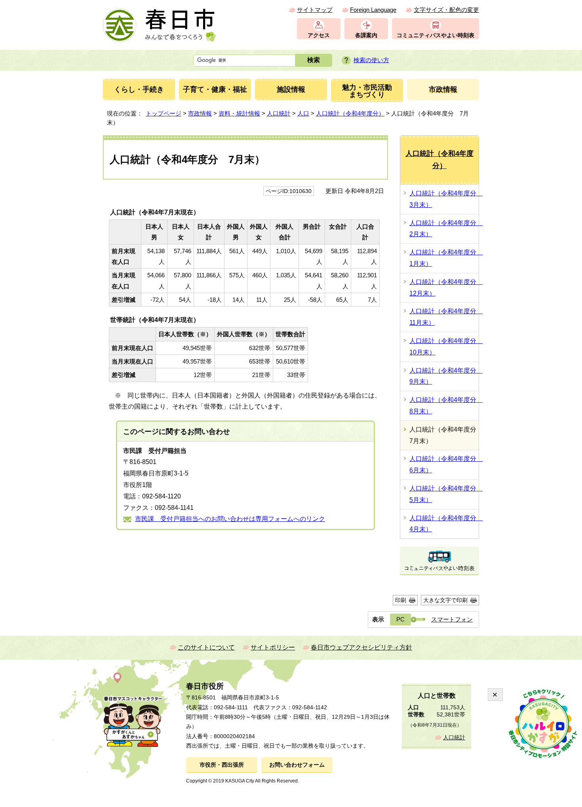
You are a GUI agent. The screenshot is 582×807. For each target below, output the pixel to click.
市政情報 (200, 113)
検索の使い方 (371, 60)
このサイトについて (206, 647)
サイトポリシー (273, 647)
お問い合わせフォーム (297, 765)
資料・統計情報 (239, 113)
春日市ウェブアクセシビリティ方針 (361, 647)
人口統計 (279, 113)
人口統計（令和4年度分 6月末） (444, 464)
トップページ (163, 113)
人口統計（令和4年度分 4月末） (444, 524)
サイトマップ (315, 9)
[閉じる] (495, 695)
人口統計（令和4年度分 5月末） (444, 494)
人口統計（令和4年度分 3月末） (444, 199)
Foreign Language (373, 9)
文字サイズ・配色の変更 (446, 9)
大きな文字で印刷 (445, 600)
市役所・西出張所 (222, 765)
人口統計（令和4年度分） (350, 113)
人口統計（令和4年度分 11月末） (444, 317)
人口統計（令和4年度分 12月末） (444, 287)
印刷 (400, 600)
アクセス (319, 35)
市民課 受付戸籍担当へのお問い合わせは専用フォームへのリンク (230, 518)
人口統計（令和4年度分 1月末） (444, 258)
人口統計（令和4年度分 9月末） (444, 376)
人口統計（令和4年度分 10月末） (444, 346)
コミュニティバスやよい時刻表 (435, 35)
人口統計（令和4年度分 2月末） (444, 229)
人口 (303, 113)
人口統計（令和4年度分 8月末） (444, 405)
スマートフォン (452, 619)
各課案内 (366, 35)
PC (400, 619)
